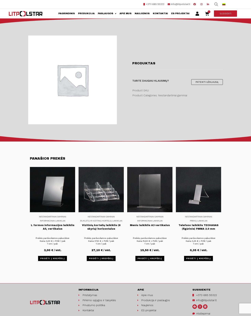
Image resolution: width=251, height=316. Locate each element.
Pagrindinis (66, 13)
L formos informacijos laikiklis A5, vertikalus (52, 227)
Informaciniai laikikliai (52, 221)
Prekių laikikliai (198, 221)
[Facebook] (194, 306)
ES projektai (180, 13)
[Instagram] (200, 306)
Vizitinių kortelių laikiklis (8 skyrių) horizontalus (101, 227)
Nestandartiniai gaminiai (52, 216)
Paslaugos (105, 13)
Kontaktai (160, 13)
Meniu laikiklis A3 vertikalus (150, 225)
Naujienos (142, 13)
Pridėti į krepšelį (52, 258)
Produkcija (86, 13)
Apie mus (125, 13)
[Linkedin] (205, 306)
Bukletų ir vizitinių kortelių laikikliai (101, 221)
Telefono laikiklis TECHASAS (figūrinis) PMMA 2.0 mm (198, 227)
